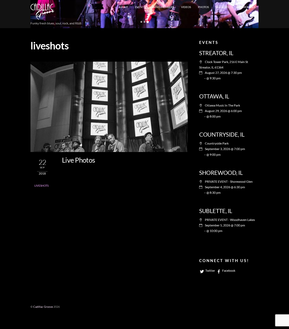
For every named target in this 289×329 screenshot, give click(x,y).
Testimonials (245, 7)
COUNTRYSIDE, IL (221, 134)
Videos (186, 7)
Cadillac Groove (43, 306)
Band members (163, 7)
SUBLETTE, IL (215, 211)
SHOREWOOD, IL (221, 172)
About (123, 7)
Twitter (210, 270)
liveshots (41, 185)
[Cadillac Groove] (42, 15)
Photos (203, 7)
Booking (222, 7)
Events (140, 7)
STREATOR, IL (216, 53)
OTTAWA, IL (214, 96)
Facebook (228, 270)
